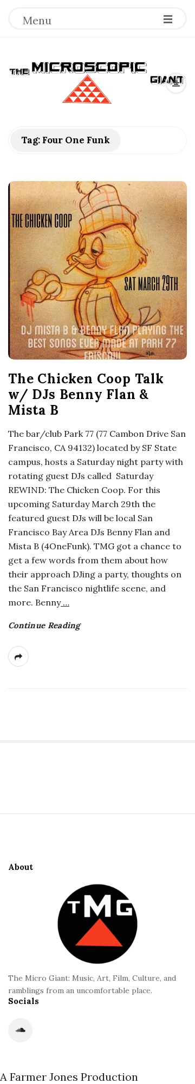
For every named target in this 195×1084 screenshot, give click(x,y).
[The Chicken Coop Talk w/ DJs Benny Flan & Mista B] (97, 270)
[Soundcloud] (20, 1030)
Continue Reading (44, 625)
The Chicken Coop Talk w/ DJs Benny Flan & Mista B (86, 394)
